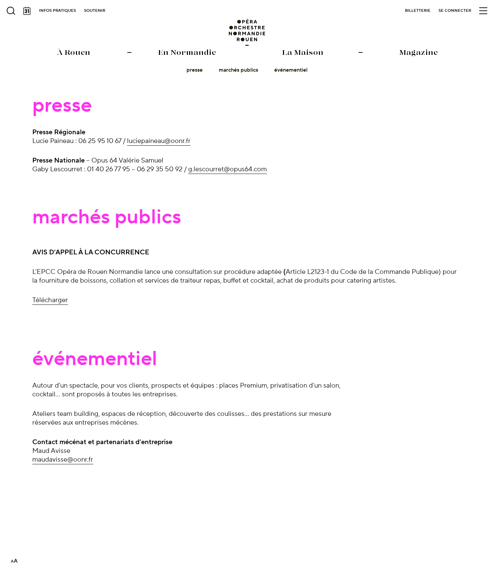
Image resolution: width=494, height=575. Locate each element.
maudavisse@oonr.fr (62, 459)
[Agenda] (27, 11)
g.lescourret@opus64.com (227, 169)
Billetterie (417, 10)
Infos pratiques (57, 10)
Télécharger (50, 300)
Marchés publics (238, 70)
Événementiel (290, 70)
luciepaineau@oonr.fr (159, 141)
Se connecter (455, 10)
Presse (195, 70)
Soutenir (94, 10)
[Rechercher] (11, 11)
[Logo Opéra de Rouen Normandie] (247, 32)
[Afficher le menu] (483, 11)
